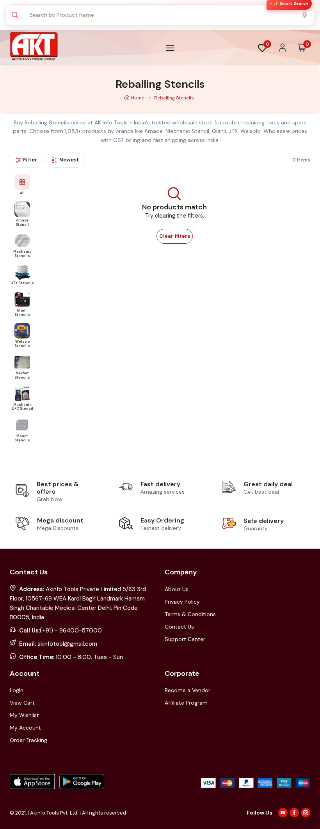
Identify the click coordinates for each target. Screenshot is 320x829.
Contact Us (179, 626)
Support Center (185, 639)
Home (138, 98)
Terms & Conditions (190, 614)
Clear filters (174, 236)
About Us (176, 589)
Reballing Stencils (174, 98)
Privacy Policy (182, 601)
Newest (69, 159)
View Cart (22, 702)
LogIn (16, 690)
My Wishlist (24, 715)
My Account (25, 727)
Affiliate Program (186, 702)
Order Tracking (28, 740)
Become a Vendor (187, 690)
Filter (30, 159)
